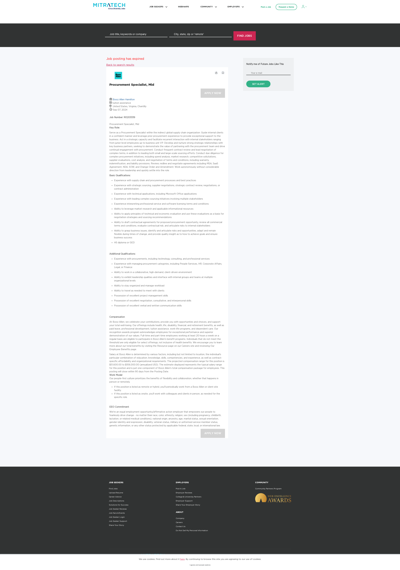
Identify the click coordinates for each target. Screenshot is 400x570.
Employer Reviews (184, 493)
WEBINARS (183, 6)
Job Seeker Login (117, 517)
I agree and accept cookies (200, 565)
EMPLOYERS (234, 6)
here (182, 559)
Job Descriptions (116, 501)
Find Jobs (113, 489)
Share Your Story (116, 525)
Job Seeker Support (118, 521)
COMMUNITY (206, 6)
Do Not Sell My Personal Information (192, 530)
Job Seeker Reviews (118, 509)
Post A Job (180, 489)
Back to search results (120, 64)
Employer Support (184, 501)
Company (180, 518)
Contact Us (180, 526)
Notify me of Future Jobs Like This (265, 64)
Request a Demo (286, 7)
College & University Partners (188, 497)
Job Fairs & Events (117, 513)
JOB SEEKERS (156, 6)
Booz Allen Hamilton (124, 99)
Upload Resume (116, 493)
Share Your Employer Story (188, 505)
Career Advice (115, 497)
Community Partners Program (268, 489)
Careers (179, 522)
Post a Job (266, 7)
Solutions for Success (118, 505)
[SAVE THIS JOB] (223, 73)
